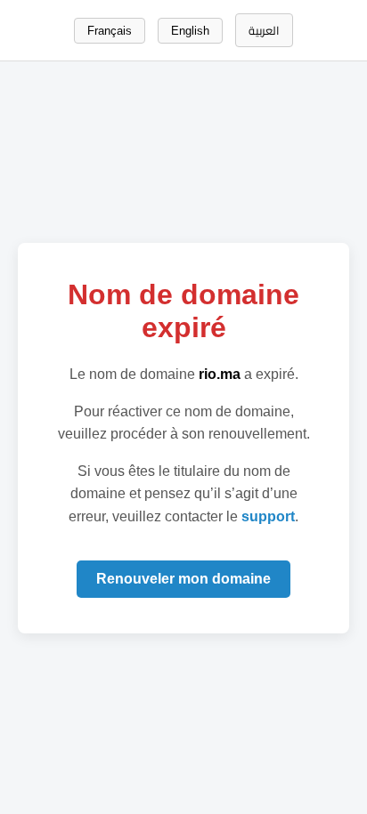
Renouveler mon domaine (183, 578)
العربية (264, 30)
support (268, 516)
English (190, 30)
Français (109, 30)
